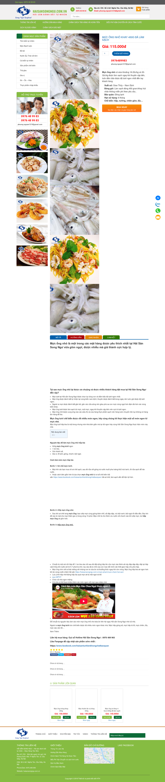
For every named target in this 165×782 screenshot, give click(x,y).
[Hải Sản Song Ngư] (41, 12)
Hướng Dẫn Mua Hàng (52, 22)
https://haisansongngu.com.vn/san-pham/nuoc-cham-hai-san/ (99, 572)
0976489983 (119, 60)
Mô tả (58, 337)
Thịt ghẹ (23, 70)
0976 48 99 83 (30, 116)
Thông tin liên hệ (99, 734)
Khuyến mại (65, 734)
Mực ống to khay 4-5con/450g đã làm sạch (112, 709)
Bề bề (22, 51)
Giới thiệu (52, 734)
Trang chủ (40, 734)
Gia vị (22, 75)
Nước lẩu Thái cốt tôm (28, 55)
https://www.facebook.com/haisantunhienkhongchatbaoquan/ (77, 477)
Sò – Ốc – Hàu (26, 80)
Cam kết (111, 337)
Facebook (54, 654)
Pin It (73, 654)
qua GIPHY (56, 577)
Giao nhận (94, 337)
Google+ (67, 654)
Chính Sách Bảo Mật (52, 27)
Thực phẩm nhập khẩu (29, 85)
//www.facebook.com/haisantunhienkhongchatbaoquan (82, 645)
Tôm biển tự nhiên (27, 41)
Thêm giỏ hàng (121, 53)
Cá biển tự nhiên (26, 60)
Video (85, 734)
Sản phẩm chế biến (27, 65)
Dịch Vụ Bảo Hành (28, 27)
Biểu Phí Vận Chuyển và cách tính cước (124, 22)
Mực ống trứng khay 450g (61, 709)
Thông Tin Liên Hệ (28, 22)
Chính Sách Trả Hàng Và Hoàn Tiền (84, 22)
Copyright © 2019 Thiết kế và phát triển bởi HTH (82, 778)
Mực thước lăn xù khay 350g (86, 709)
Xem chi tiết (56, 717)
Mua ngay (61, 720)
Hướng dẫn (76, 337)
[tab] (58, 337)
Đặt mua (67, 717)
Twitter (61, 654)
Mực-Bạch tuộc (26, 46)
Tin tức (76, 734)
